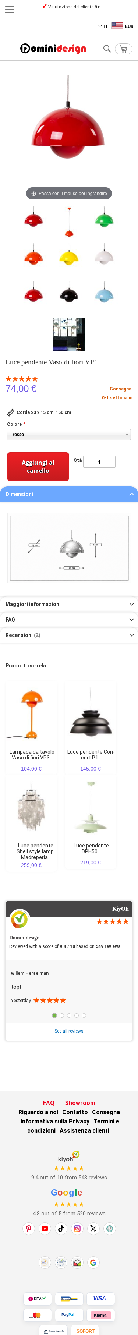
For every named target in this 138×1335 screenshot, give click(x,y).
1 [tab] (54, 1015)
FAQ (10, 620)
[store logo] (53, 48)
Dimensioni (19, 494)
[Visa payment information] (100, 1299)
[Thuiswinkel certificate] (77, 1262)
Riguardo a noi (38, 1112)
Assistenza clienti (84, 1130)
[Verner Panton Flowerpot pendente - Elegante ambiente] (69, 335)
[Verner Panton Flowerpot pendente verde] (104, 223)
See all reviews (69, 1031)
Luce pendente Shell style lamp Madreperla (35, 851)
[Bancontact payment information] (69, 1299)
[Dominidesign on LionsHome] (109, 1228)
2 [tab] (62, 1015)
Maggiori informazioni (33, 604)
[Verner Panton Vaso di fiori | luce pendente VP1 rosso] (34, 223)
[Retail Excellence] (45, 1262)
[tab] (69, 494)
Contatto (75, 1112)
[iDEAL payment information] (37, 1299)
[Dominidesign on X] (93, 1228)
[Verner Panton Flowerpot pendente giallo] (69, 260)
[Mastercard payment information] (37, 1315)
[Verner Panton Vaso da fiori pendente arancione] (34, 260)
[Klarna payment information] (100, 1315)
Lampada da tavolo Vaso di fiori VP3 (32, 755)
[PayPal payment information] (69, 1315)
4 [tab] (76, 1015)
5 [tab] (84, 1015)
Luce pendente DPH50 (91, 848)
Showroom (80, 1102)
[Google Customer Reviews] (93, 1262)
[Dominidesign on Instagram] (77, 1228)
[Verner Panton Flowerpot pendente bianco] (104, 260)
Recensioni (22, 635)
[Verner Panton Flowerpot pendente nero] (69, 298)
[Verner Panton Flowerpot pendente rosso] (34, 298)
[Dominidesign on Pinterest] (28, 1228)
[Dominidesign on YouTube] (45, 1228)
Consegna (106, 1112)
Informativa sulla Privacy (55, 1121)
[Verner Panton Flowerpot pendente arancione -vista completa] (69, 223)
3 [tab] (69, 1015)
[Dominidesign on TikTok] (61, 1228)
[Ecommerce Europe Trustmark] (61, 1262)
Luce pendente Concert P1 (91, 755)
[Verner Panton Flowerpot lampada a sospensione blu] (104, 298)
